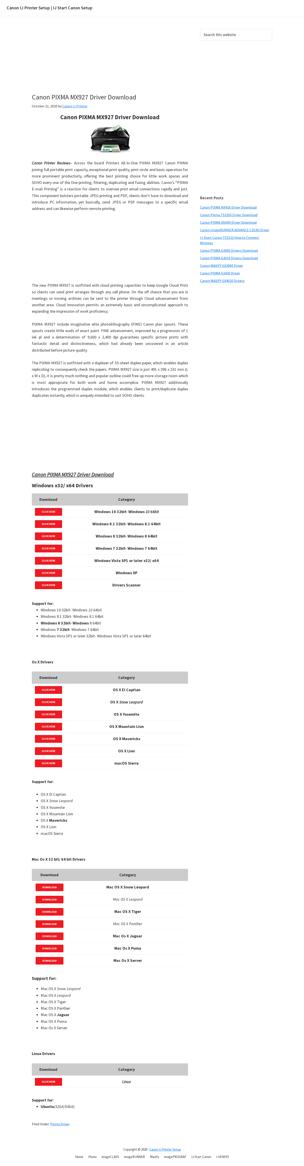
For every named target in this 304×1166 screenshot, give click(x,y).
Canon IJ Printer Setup (165, 1149)
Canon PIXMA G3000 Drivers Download (229, 250)
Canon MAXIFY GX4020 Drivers (222, 280)
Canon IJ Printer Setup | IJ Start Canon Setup (49, 7)
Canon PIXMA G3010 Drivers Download (229, 258)
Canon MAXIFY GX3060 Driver (221, 265)
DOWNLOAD (49, 887)
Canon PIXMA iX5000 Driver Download (228, 222)
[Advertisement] (120, 62)
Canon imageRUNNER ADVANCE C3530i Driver (234, 230)
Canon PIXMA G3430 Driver (220, 273)
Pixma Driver (60, 1124)
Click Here (48, 511)
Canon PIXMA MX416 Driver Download (228, 207)
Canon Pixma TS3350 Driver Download (228, 215)
